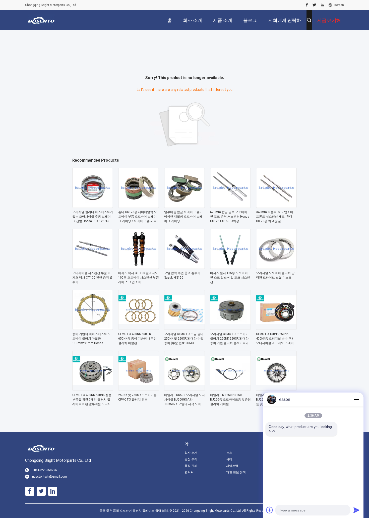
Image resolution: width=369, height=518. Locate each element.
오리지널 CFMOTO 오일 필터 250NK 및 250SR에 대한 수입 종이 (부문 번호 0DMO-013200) (183, 338)
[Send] (356, 509)
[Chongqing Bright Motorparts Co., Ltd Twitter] (314, 5)
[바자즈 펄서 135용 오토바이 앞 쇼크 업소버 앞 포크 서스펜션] (230, 267)
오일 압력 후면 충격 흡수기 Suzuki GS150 (182, 275)
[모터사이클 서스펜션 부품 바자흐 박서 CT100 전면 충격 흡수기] (93, 267)
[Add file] (269, 509)
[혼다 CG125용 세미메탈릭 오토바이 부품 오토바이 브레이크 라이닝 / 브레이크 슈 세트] (138, 206)
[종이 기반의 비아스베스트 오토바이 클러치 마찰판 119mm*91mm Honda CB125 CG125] (93, 328)
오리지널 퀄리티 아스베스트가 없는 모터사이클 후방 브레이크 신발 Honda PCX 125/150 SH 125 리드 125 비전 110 (92, 216)
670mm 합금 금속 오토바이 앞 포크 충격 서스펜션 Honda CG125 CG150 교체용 (229, 216)
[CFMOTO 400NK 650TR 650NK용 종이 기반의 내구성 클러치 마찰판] (138, 328)
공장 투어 (190, 459)
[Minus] (356, 400)
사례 (229, 459)
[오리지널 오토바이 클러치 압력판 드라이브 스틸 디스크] (276, 267)
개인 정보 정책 (236, 472)
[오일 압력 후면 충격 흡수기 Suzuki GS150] (184, 267)
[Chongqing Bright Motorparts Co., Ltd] (41, 20)
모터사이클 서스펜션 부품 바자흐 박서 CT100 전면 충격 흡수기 (92, 277)
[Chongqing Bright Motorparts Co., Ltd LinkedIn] (322, 5)
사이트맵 (232, 466)
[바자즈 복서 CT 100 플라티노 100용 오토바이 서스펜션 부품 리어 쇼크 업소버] (138, 267)
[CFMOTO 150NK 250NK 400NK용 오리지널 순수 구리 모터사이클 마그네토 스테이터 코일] (276, 328)
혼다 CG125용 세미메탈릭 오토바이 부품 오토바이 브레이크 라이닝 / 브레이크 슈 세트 (137, 216)
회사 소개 (190, 453)
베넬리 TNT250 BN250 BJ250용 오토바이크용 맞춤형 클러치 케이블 (230, 399)
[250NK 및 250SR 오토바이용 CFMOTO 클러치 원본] (138, 389)
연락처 (189, 472)
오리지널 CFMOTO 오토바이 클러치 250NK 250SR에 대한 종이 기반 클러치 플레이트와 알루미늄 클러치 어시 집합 (229, 338)
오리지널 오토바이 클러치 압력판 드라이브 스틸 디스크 (275, 275)
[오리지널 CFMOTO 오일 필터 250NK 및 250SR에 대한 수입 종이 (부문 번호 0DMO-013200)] (184, 328)
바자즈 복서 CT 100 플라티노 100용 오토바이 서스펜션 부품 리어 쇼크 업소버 (138, 277)
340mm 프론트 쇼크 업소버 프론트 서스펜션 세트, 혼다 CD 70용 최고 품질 (274, 216)
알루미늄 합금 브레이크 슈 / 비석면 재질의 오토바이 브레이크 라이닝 (183, 216)
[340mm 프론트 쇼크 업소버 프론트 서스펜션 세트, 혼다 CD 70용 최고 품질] (276, 206)
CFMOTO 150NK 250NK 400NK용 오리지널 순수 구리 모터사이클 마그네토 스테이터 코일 (276, 338)
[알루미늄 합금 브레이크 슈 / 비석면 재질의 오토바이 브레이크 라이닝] (184, 206)
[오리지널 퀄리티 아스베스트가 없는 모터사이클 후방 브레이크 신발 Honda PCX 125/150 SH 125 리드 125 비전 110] (93, 206)
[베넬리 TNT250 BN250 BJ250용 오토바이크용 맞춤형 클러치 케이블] (230, 389)
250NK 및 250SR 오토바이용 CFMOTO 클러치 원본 (137, 397)
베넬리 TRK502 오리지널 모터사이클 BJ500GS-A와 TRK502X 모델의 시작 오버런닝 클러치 (184, 399)
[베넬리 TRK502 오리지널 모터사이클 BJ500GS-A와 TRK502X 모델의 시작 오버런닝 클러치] (184, 389)
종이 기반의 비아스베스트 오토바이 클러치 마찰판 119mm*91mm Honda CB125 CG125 (91, 338)
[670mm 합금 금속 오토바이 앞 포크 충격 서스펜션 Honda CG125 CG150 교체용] (230, 206)
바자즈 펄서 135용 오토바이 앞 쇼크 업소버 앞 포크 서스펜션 (230, 277)
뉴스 (229, 453)
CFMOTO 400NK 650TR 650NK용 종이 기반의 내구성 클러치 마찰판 (137, 338)
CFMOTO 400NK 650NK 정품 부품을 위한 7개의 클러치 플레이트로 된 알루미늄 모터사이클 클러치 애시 (91, 399)
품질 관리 (190, 466)
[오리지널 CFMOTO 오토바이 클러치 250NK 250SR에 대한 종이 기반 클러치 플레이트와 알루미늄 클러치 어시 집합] (230, 328)
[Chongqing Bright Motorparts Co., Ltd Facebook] (307, 5)
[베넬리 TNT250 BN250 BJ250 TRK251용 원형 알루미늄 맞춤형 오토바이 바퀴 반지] (276, 389)
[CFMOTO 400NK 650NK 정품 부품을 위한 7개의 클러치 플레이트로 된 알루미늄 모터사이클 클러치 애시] (93, 389)
